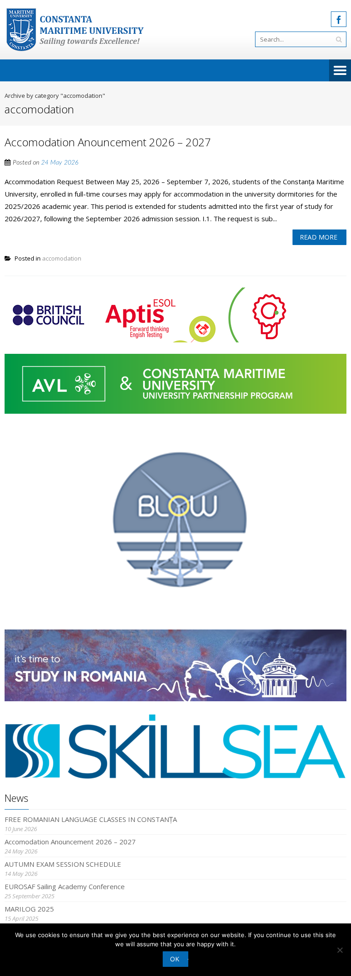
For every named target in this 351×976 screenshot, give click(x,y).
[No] (339, 950)
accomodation (61, 258)
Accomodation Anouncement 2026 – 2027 (108, 141)
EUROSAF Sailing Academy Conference (65, 886)
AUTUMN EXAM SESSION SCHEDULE (63, 864)
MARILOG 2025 (29, 908)
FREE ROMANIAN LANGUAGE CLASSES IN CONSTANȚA (91, 819)
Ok (174, 959)
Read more (318, 237)
